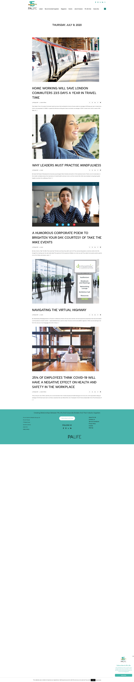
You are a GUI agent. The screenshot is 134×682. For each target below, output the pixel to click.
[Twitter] (100, 2)
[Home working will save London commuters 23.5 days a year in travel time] (90, 102)
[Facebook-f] (95, 2)
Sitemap (91, 427)
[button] (105, 2)
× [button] (133, 656)
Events (70, 9)
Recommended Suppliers (52, 9)
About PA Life (92, 417)
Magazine (63, 9)
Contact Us (92, 419)
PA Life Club (88, 9)
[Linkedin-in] (102, 2)
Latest (41, 9)
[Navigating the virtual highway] (90, 315)
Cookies (91, 425)
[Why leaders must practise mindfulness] (90, 170)
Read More (98, 680)
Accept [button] (93, 680)
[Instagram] (98, 2)
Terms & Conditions (94, 421)
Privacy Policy (92, 423)
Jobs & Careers (78, 9)
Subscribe (96, 9)
